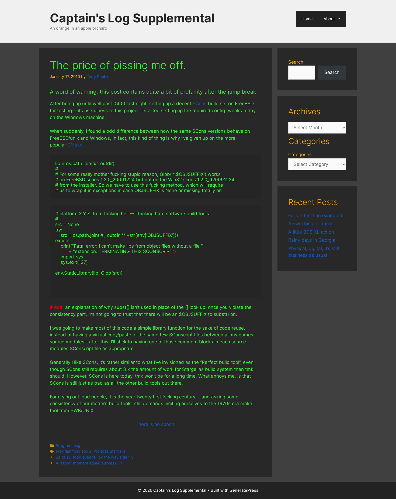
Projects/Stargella (109, 451)
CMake (74, 145)
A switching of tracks (311, 223)
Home (307, 18)
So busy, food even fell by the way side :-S (95, 457)
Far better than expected (315, 215)
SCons (200, 103)
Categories (300, 154)
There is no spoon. (156, 424)
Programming (68, 445)
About (329, 18)
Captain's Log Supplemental (132, 18)
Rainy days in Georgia (311, 240)
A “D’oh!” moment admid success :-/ (89, 463)
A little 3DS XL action (311, 232)
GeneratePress (244, 490)
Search (295, 62)
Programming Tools (73, 451)
